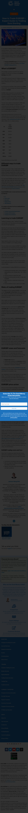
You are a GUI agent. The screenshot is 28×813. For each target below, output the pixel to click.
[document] (14, 406)
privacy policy (13, 417)
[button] (26, 393)
